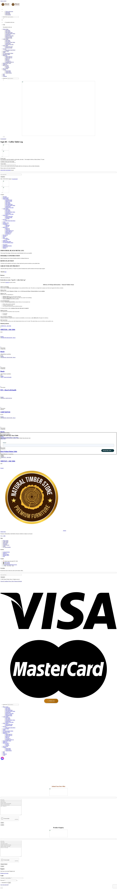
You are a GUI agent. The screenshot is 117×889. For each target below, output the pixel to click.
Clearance (7, 67)
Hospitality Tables (6, 54)
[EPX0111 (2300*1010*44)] (6, 149)
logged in (7, 282)
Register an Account (4, 873)
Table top (7, 226)
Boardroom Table (8, 47)
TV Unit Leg (7, 60)
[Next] (4, 136)
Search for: (5, 16)
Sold (4, 74)
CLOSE (2, 866)
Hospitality (5, 224)
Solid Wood (7, 30)
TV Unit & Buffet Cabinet (8, 53)
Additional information (7, 245)
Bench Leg (7, 58)
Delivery (4, 247)
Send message (66, 700)
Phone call (52, 700)
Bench (2, 351)
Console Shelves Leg (9, 230)
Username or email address (6, 878)
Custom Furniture (6, 552)
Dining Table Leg (8, 56)
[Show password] (16, 880)
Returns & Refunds (18, 581)
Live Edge (7, 218)
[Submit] (3, 18)
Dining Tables (5, 29)
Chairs (4, 52)
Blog (4, 75)
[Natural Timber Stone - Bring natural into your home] (10, 7)
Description (5, 244)
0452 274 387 (7, 562)
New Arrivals (5, 68)
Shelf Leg (7, 59)
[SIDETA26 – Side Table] (5, 325)
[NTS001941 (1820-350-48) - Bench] (9, 357)
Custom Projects (8, 72)
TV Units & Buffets (7, 547)
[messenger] (2, 759)
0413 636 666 (7, 563)
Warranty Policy (6, 555)
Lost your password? (4, 884)
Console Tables (6, 51)
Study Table (5, 238)
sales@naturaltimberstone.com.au (10, 564)
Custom (4, 69)
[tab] (60, 244)
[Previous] (3, 136)
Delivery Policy (6, 554)
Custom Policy (8, 71)
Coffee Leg (7, 229)
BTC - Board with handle (8, 390)
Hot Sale (7, 66)
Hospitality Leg (8, 232)
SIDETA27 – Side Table (7, 461)
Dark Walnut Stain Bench (10, 50)
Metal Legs (5, 55)
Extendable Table (8, 37)
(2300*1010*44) (5, 412)
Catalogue (5, 76)
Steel (5, 271)
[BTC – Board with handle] (6, 156)
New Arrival (5, 234)
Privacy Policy (11, 581)
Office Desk (5, 215)
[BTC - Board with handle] (9, 377)
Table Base (7, 225)
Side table (5, 196)
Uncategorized (3, 138)
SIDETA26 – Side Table (7, 329)
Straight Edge (8, 34)
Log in (9, 882)
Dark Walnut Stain (8, 32)
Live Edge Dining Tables (10, 33)
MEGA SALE (6, 65)
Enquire (2, 336)
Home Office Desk (9, 46)
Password (2, 880)
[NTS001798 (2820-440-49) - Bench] (9, 337)
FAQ (4, 556)
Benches (4, 48)
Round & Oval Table (9, 35)
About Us (5, 553)
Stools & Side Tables (7, 63)
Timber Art (5, 64)
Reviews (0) (5, 246)
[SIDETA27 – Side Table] (5, 457)
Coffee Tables (5, 39)
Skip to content (3, 1)
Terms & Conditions (4, 581)
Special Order (8, 70)
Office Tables (5, 45)
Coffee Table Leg (8, 57)
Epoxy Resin (7, 31)
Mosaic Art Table (8, 36)
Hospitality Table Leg (9, 62)
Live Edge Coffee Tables (10, 42)
